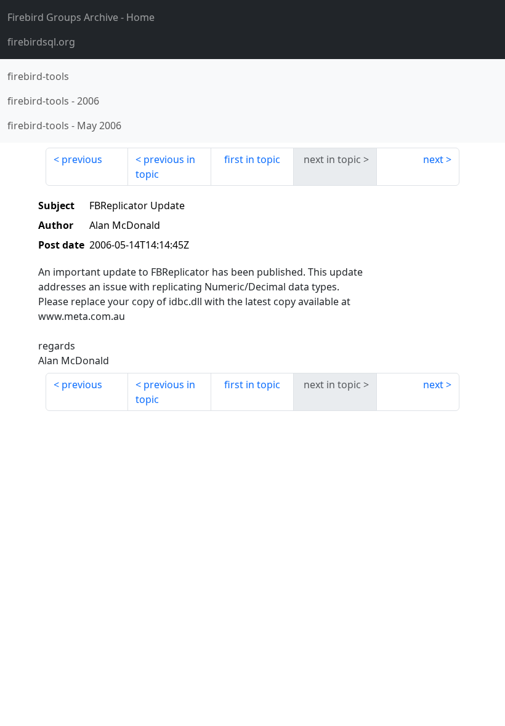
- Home (81, 17)
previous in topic (165, 167)
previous (82, 159)
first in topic (252, 159)
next (433, 159)
